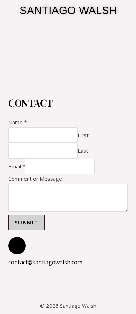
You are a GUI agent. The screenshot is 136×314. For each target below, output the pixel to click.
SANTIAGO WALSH (68, 10)
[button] (68, 49)
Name (17, 122)
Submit (26, 222)
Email (16, 166)
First (83, 135)
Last (83, 150)
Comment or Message (35, 178)
